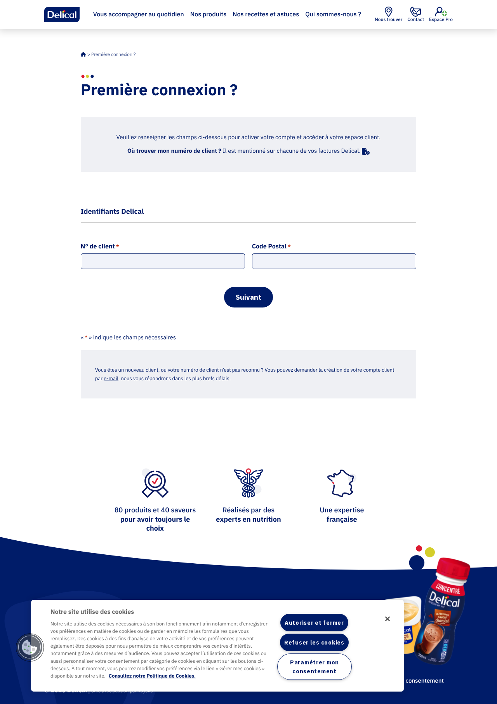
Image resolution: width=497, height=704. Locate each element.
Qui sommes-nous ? (333, 14)
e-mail (111, 378)
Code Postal (271, 246)
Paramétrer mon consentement (314, 667)
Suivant (248, 297)
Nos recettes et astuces (266, 14)
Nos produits (208, 14)
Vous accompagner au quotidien (138, 14)
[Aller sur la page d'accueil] (62, 14)
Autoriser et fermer (314, 622)
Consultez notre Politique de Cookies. (152, 676)
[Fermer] (387, 618)
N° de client (100, 246)
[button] (29, 647)
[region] (217, 646)
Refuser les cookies (314, 642)
